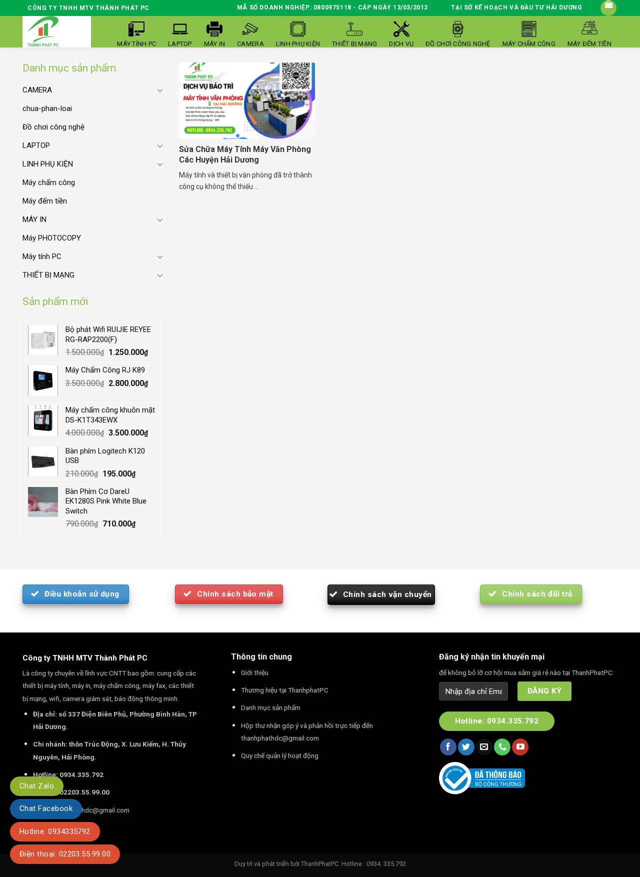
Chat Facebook (46, 808)
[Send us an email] (484, 747)
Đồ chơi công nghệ (53, 127)
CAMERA (37, 90)
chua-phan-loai (47, 108)
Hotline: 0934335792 (55, 831)
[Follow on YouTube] (520, 747)
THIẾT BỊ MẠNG (48, 275)
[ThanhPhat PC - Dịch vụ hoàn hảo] (43, 32)
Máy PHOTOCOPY (51, 238)
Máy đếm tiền (44, 201)
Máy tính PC (42, 256)
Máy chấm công (48, 182)
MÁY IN (34, 219)
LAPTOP (36, 145)
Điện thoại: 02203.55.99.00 (65, 854)
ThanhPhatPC (319, 864)
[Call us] (502, 747)
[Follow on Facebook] (448, 747)
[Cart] (608, 8)
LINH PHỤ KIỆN (47, 164)
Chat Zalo (37, 786)
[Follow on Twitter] (466, 747)
